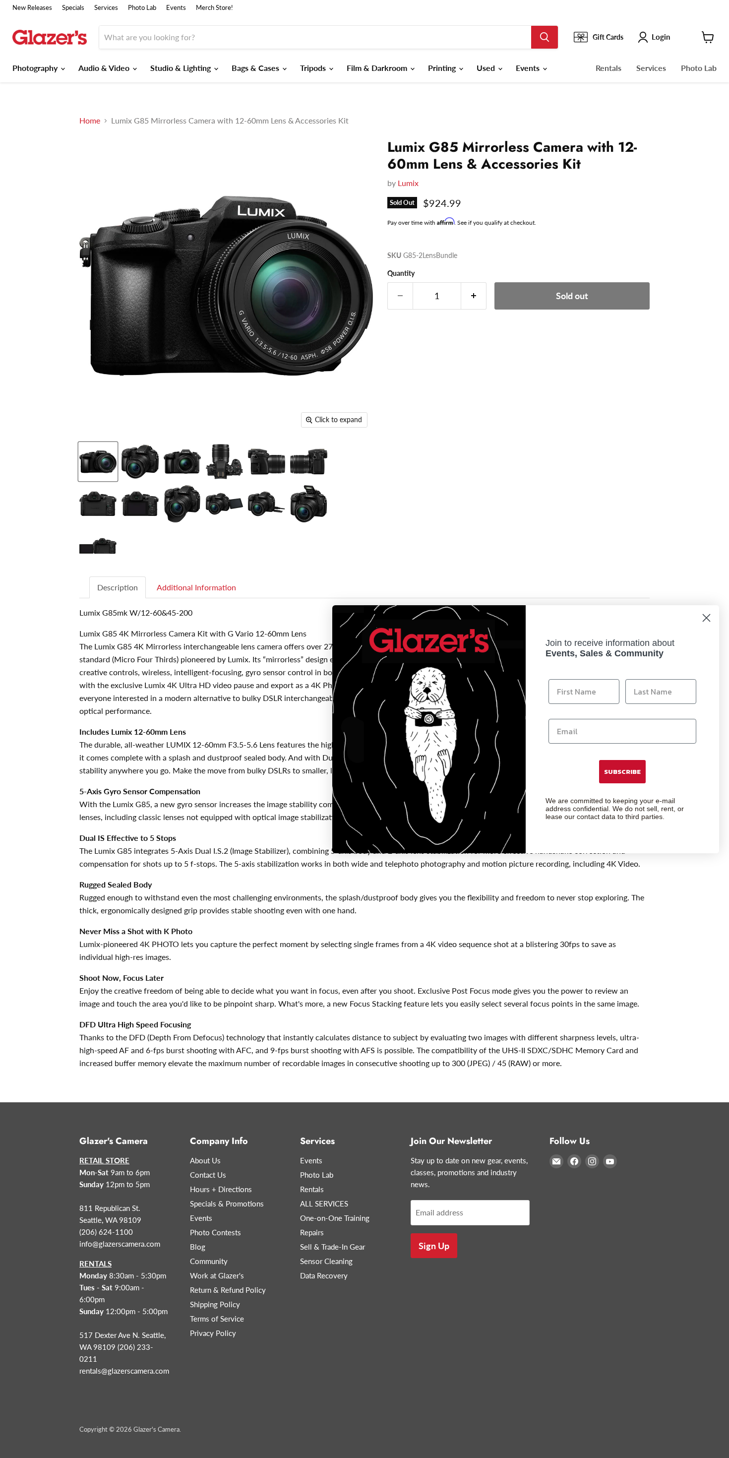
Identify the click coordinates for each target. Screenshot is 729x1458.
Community (209, 1261)
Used (487, 67)
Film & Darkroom (378, 67)
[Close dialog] (706, 618)
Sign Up (434, 1245)
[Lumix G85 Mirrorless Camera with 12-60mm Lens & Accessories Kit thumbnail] (98, 461)
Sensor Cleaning (326, 1261)
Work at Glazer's (217, 1275)
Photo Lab (142, 7)
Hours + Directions (221, 1189)
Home (89, 120)
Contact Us (208, 1174)
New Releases (32, 7)
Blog (197, 1246)
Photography (36, 67)
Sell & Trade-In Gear (332, 1246)
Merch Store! (214, 7)
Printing (443, 67)
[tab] (118, 587)
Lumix (408, 183)
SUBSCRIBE (622, 771)
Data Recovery (324, 1275)
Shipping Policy (215, 1304)
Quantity (401, 273)
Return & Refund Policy (228, 1289)
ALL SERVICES (324, 1203)
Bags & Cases (256, 67)
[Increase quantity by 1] (473, 296)
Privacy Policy (213, 1333)
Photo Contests (215, 1232)
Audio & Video (104, 67)
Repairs (312, 1232)
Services (106, 7)
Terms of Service (217, 1318)
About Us (205, 1160)
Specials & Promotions (227, 1203)
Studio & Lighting (181, 67)
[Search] (544, 37)
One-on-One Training (334, 1217)
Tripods (314, 67)
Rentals (608, 67)
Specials (73, 7)
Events (176, 7)
